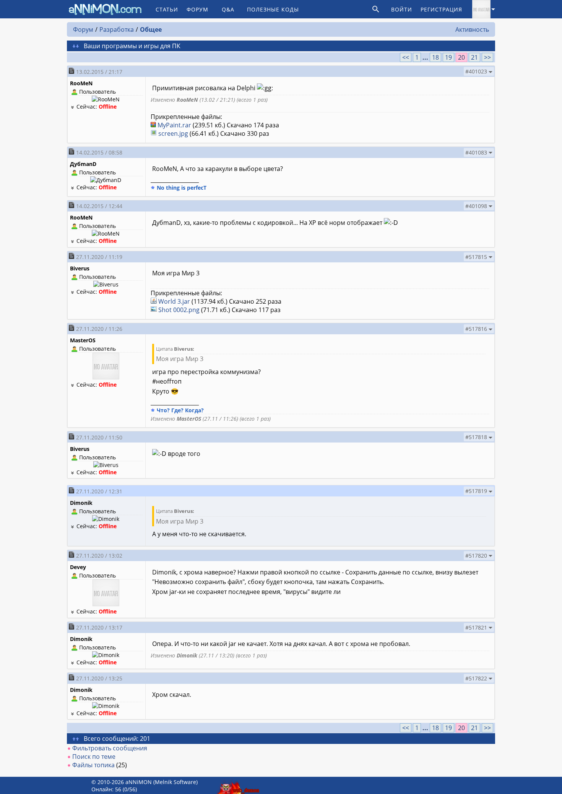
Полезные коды (273, 9)
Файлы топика (93, 765)
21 (474, 57)
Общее (151, 29)
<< (405, 57)
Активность (472, 29)
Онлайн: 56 (106, 789)
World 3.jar (174, 301)
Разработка (116, 29)
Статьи (167, 9)
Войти (401, 9)
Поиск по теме (93, 756)
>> (487, 57)
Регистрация (441, 9)
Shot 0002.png (179, 310)
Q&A (228, 9)
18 (435, 57)
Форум (197, 9)
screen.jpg (173, 133)
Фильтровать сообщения (109, 748)
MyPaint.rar (174, 125)
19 (448, 57)
